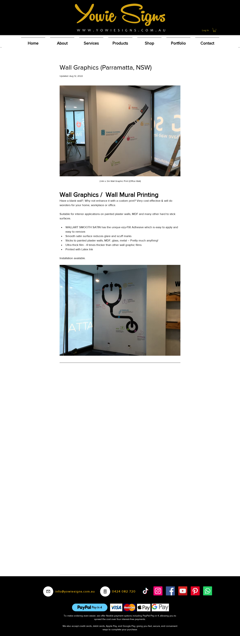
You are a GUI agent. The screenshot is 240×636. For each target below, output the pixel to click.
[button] (214, 30)
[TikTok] (145, 590)
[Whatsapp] (207, 590)
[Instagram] (157, 590)
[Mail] (48, 591)
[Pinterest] (195, 590)
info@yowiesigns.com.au (75, 591)
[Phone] (105, 591)
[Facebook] (170, 590)
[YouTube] (182, 590)
